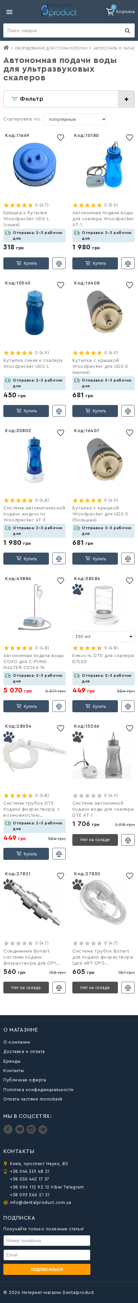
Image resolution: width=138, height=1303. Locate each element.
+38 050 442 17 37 (30, 1179)
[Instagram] (32, 1132)
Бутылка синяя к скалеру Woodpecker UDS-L (33, 363)
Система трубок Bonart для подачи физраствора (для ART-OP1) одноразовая (102, 958)
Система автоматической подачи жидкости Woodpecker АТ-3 (34, 514)
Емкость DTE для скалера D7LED (103, 658)
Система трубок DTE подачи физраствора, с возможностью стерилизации (31, 810)
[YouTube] (20, 1132)
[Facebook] (8, 1132)
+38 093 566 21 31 (30, 1195)
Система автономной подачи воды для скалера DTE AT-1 (103, 809)
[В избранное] (60, 138)
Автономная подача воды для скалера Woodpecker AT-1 (103, 219)
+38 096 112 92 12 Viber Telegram (47, 1187)
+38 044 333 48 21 (30, 1171)
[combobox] (103, 637)
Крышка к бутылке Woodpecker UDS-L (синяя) (26, 219)
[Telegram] (42, 1132)
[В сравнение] (59, 263)
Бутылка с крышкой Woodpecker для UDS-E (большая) (100, 514)
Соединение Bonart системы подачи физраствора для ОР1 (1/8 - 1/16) (29, 958)
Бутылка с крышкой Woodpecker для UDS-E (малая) (100, 366)
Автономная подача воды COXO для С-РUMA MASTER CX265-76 (33, 661)
